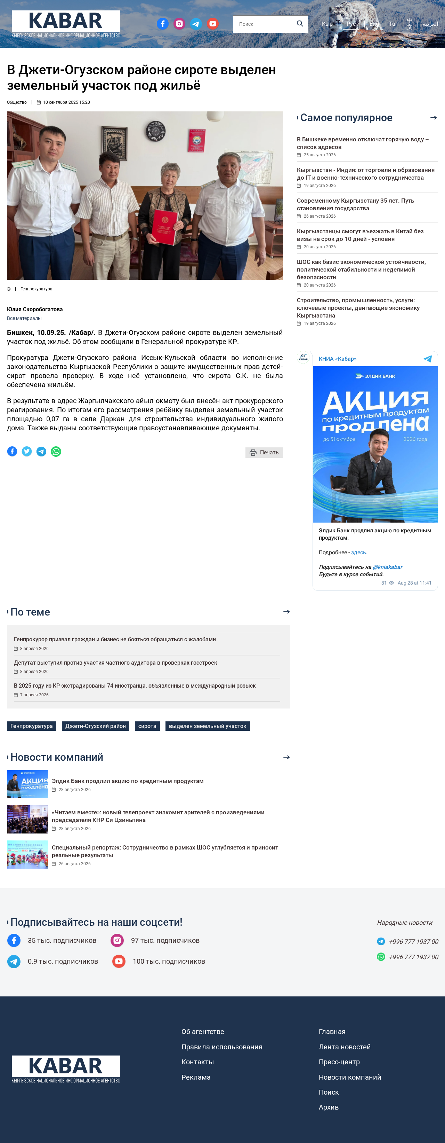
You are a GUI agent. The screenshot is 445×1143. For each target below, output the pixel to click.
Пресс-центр (339, 1062)
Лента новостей (345, 1047)
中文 (410, 23)
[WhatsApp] (56, 452)
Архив (329, 1107)
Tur (393, 24)
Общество (17, 102)
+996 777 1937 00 (413, 941)
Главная (332, 1031)
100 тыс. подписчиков (169, 961)
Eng (374, 24)
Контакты (197, 1062)
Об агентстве (202, 1031)
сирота (147, 726)
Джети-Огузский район (95, 726)
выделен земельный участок (207, 726)
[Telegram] (41, 452)
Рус (351, 24)
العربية (430, 24)
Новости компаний (350, 1077)
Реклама (196, 1077)
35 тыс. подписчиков (62, 940)
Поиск (329, 1092)
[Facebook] (12, 452)
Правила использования (221, 1047)
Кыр (327, 24)
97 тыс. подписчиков (165, 940)
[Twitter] (27, 452)
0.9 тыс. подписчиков (63, 961)
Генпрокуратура (31, 726)
